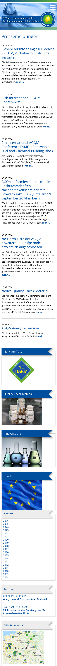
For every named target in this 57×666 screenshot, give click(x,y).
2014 (6, 558)
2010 (6, 571)
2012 (6, 564)
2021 (6, 536)
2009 (6, 574)
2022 (6, 533)
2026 (6, 520)
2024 (6, 527)
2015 (6, 555)
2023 (6, 530)
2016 (6, 552)
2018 (6, 545)
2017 (6, 548)
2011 (6, 567)
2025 (6, 523)
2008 (6, 577)
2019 (6, 542)
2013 (6, 561)
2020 (6, 539)
